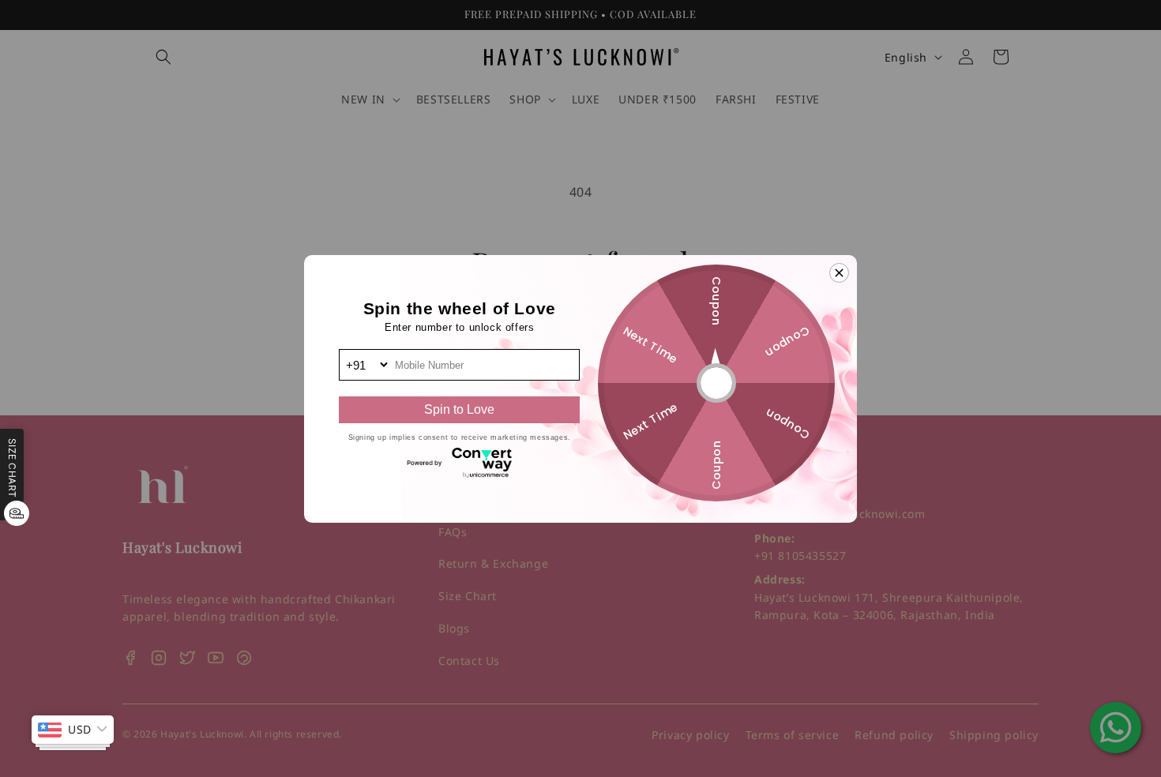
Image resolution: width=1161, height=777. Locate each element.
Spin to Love (459, 409)
